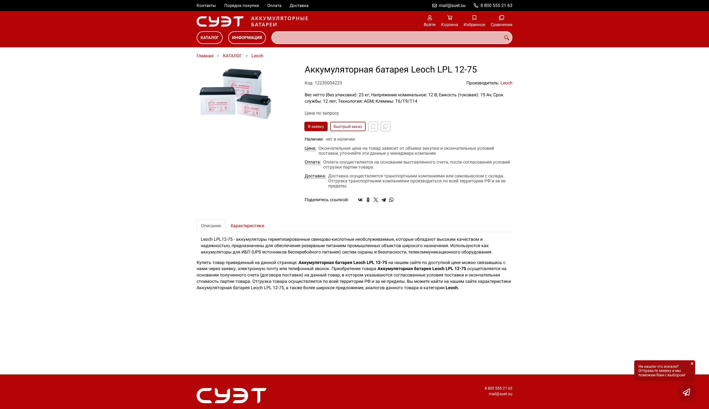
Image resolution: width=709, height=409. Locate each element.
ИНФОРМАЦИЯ (247, 37)
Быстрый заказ (348, 126)
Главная (205, 55)
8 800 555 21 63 (496, 5)
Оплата (274, 5)
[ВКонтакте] (360, 199)
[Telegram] (383, 199)
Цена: (310, 148)
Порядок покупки (241, 5)
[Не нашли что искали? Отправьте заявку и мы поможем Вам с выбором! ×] (687, 392)
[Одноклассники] (368, 199)
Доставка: (315, 176)
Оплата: (313, 162)
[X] (376, 199)
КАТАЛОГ (210, 37)
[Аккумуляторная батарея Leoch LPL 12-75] (246, 92)
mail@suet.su (452, 5)
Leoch (257, 55)
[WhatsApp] (391, 199)
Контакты (206, 5)
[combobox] (391, 37)
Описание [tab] (211, 225)
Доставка (299, 5)
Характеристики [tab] (247, 225)
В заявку (316, 126)
